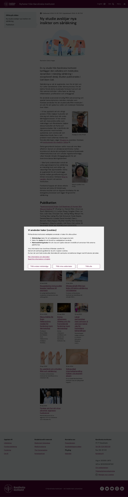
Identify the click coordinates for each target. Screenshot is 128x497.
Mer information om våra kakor (39, 257)
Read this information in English (39, 259)
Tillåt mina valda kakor (64, 266)
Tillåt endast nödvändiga (39, 266)
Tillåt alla (88, 266)
